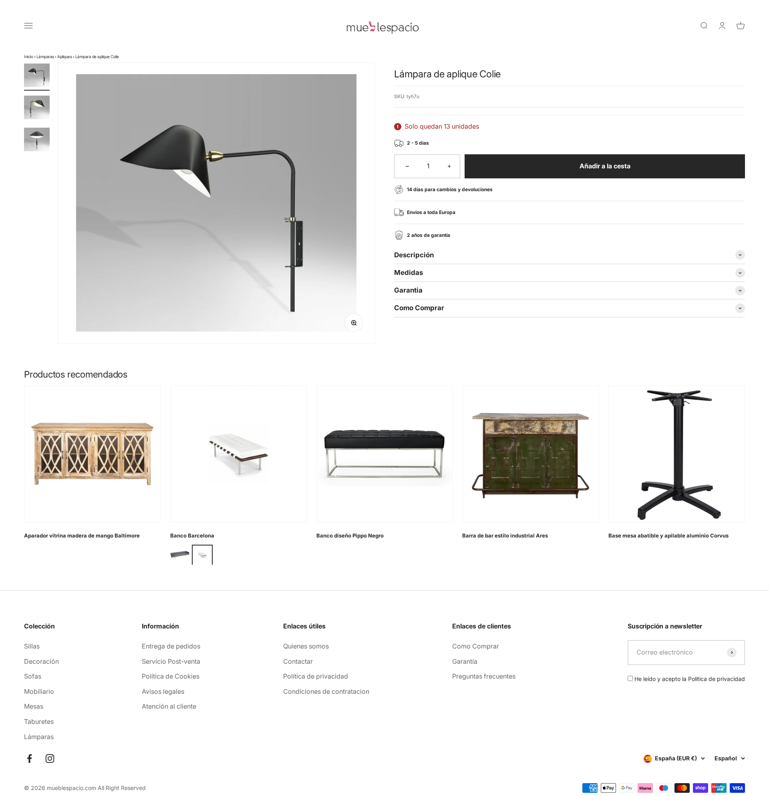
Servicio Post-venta (171, 661)
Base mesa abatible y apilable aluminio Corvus (668, 535)
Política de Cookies (170, 676)
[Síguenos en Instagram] (49, 758)
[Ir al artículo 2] (37, 109)
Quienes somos (306, 646)
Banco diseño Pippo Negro (350, 535)
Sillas (32, 646)
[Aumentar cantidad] (449, 166)
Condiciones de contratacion (326, 691)
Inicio (28, 56)
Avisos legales (163, 691)
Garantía (464, 661)
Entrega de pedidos (171, 646)
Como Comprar (475, 646)
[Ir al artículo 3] (37, 141)
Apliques (64, 56)
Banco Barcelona (192, 535)
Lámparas (45, 56)
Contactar (298, 661)
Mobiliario (39, 691)
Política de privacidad (315, 676)
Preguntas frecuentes (483, 676)
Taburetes (39, 721)
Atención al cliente (169, 706)
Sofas (32, 676)
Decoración (41, 661)
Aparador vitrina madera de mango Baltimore (82, 535)
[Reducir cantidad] (407, 166)
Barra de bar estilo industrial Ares (505, 535)
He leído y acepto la (689, 678)
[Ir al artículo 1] (37, 77)
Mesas (33, 706)
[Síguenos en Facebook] (29, 758)
